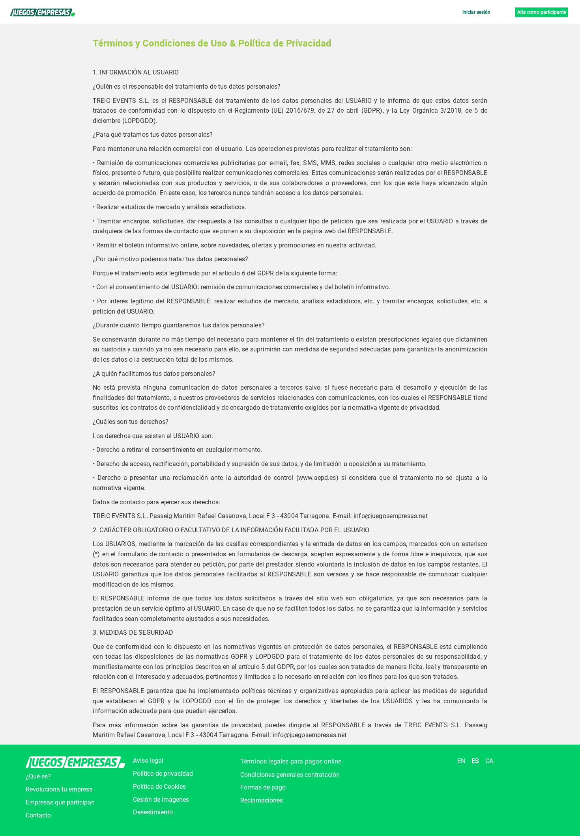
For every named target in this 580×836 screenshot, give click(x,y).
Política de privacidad (163, 773)
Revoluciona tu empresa (59, 789)
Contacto (38, 815)
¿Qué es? (38, 776)
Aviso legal (148, 760)
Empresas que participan (60, 802)
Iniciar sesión (476, 12)
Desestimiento (153, 812)
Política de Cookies (159, 786)
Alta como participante (541, 12)
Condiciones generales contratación (290, 774)
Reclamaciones (261, 800)
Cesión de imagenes (161, 799)
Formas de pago (263, 787)
